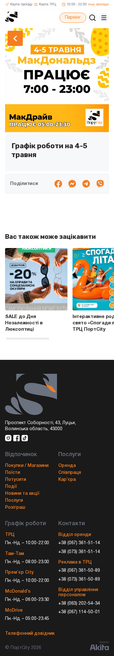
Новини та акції (22, 494)
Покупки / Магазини (26, 466)
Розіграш (15, 508)
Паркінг (73, 18)
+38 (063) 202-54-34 (79, 604)
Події (11, 487)
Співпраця (69, 473)
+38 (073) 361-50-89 (79, 579)
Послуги (14, 501)
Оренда (67, 466)
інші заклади (98, 4)
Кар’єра (67, 480)
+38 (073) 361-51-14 (79, 552)
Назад (34, 38)
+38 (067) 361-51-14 (79, 543)
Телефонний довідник (30, 634)
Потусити (15, 480)
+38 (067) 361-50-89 (79, 571)
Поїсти (12, 473)
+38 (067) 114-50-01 (79, 612)
